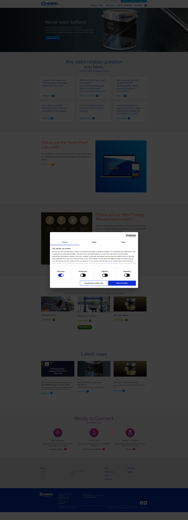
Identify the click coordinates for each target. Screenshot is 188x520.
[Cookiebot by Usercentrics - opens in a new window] (127, 235)
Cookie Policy (113, 263)
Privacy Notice (97, 266)
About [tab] (123, 242)
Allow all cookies (122, 283)
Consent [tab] (65, 242)
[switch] (83, 275)
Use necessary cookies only (93, 283)
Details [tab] (94, 242)
